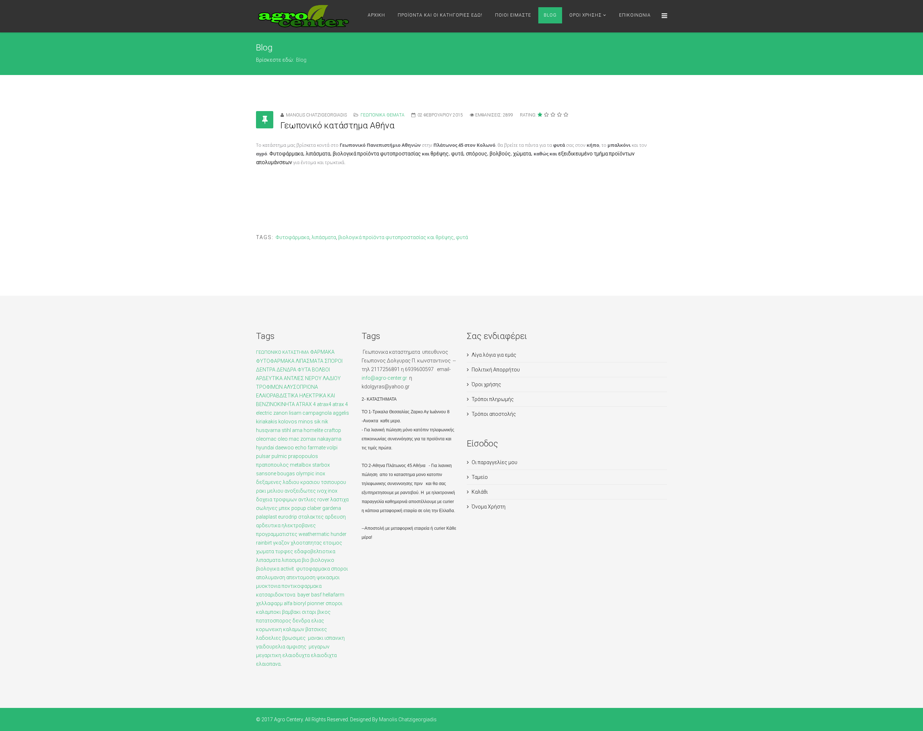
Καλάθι (480, 492)
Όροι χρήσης (486, 384)
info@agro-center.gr (385, 378)
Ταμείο (480, 477)
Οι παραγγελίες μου (494, 462)
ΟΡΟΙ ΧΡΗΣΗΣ (585, 15)
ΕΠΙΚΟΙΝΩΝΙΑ (635, 15)
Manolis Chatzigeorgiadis (408, 719)
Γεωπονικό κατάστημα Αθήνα (337, 125)
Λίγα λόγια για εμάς (494, 355)
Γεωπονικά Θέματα (383, 115)
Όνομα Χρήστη (488, 507)
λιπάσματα (324, 237)
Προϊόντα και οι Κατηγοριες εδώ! (440, 15)
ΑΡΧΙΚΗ (376, 15)
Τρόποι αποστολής (494, 414)
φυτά (462, 237)
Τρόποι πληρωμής (493, 399)
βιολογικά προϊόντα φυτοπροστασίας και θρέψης (396, 237)
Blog (550, 15)
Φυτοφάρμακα (292, 237)
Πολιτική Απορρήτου (496, 370)
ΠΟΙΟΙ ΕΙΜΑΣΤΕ (513, 15)
